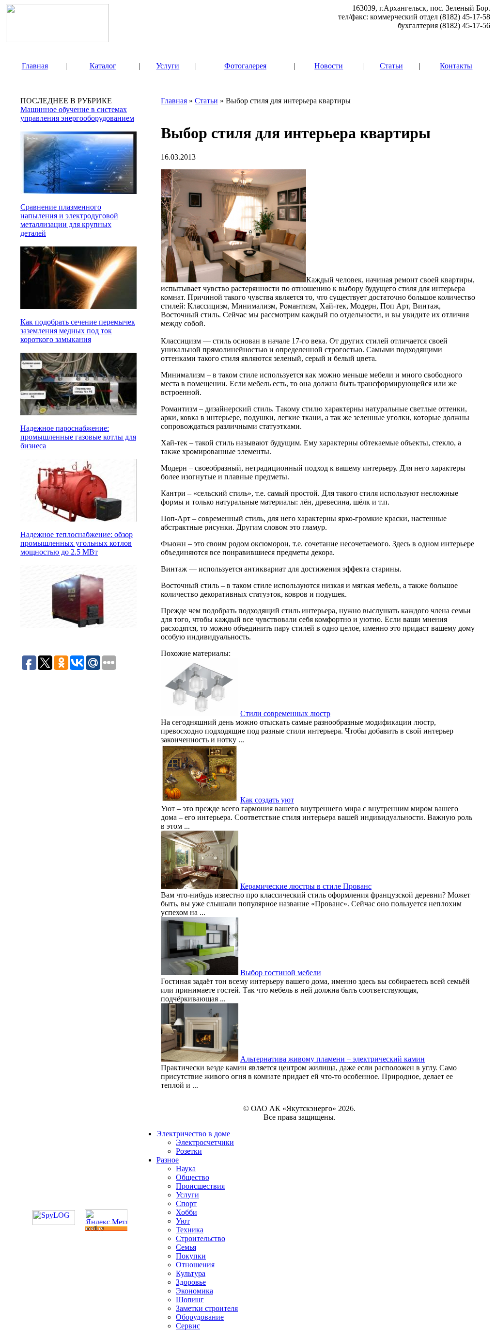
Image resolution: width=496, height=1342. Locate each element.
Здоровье (191, 1282)
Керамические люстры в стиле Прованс (306, 886)
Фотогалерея (245, 66)
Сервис (188, 1326)
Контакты (456, 66)
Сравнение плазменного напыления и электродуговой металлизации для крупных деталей (69, 220)
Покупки (191, 1256)
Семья (186, 1247)
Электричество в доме (193, 1133)
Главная (35, 66)
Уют (183, 1221)
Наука (186, 1168)
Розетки (189, 1151)
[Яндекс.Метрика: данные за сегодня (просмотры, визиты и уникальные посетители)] (106, 1216)
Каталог (103, 66)
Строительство (200, 1238)
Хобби (186, 1212)
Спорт (186, 1203)
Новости (328, 66)
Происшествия (200, 1186)
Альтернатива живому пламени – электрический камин (332, 1059)
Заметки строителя (207, 1308)
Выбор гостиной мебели (280, 972)
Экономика (194, 1291)
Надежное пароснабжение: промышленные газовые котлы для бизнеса (78, 437)
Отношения (195, 1264)
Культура (190, 1273)
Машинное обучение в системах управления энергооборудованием (77, 113)
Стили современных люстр (285, 713)
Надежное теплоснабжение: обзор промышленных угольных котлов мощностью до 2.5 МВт (76, 543)
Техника (189, 1230)
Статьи (391, 66)
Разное (167, 1160)
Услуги (167, 66)
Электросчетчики (205, 1142)
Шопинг (190, 1299)
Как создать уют (267, 800)
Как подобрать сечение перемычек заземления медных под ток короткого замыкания (77, 331)
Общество (192, 1177)
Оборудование (200, 1317)
